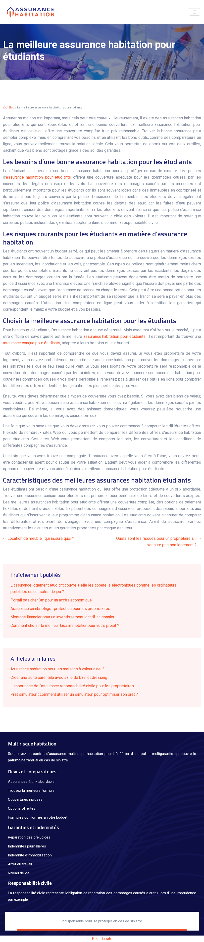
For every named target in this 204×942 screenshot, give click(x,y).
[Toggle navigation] (194, 12)
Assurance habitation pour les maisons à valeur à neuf (57, 669)
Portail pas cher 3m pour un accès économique (51, 600)
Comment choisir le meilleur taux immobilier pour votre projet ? (64, 625)
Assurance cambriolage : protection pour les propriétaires (60, 608)
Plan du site (102, 938)
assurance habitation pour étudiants (38, 177)
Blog (11, 107)
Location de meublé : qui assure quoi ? (40, 538)
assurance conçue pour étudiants (31, 343)
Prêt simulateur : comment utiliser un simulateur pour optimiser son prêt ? (74, 694)
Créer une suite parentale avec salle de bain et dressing (58, 677)
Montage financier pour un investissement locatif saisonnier (62, 617)
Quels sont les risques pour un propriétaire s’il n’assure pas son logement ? (156, 541)
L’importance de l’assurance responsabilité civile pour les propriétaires (72, 686)
